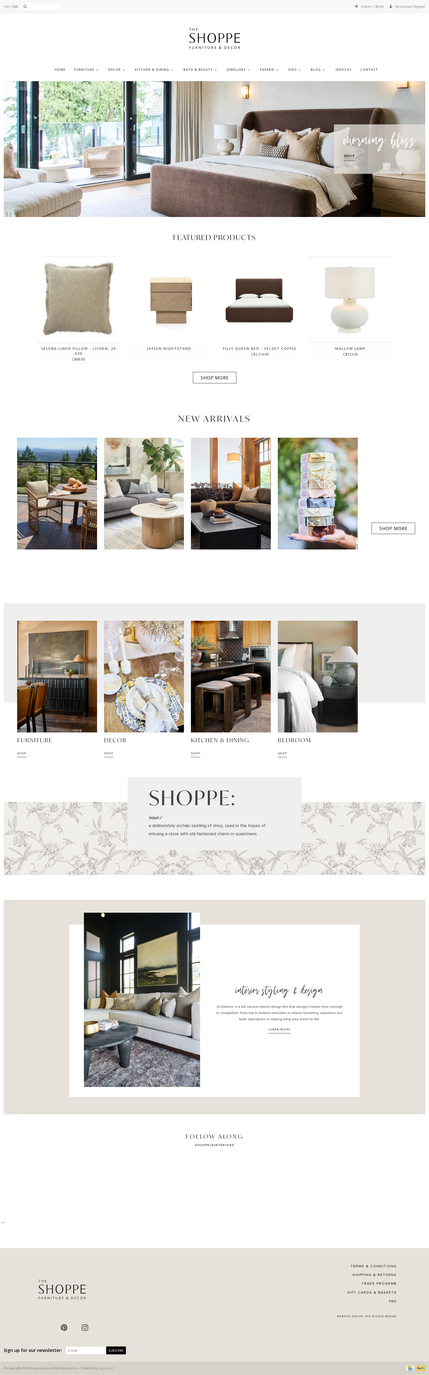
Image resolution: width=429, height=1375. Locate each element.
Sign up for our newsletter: (33, 1350)
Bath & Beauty (198, 70)
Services (343, 70)
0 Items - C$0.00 (372, 6)
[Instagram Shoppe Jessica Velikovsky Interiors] (85, 1328)
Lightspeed (106, 1368)
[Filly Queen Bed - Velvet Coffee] (259, 299)
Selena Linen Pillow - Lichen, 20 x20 (78, 351)
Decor (114, 70)
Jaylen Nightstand (169, 348)
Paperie (267, 70)
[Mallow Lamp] (350, 299)
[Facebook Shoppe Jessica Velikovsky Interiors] (54, 1328)
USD (7, 6)
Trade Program (379, 1283)
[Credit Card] (409, 1368)
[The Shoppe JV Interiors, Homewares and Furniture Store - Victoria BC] (214, 40)
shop (22, 753)
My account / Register (410, 6)
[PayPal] (420, 1368)
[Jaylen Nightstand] (169, 299)
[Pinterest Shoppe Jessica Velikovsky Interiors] (64, 1328)
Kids (292, 70)
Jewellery (236, 70)
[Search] (26, 6)
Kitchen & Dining (152, 70)
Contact (369, 70)
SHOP (349, 155)
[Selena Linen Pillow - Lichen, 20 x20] (78, 299)
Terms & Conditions (374, 1266)
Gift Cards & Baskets (372, 1292)
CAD (15, 6)
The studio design (381, 1316)
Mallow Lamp (350, 348)
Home (60, 70)
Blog (316, 70)
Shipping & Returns (375, 1275)
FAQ (393, 1301)
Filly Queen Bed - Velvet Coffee (260, 348)
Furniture (84, 70)
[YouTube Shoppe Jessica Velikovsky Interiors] (74, 1328)
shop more (215, 378)
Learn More (279, 1029)
